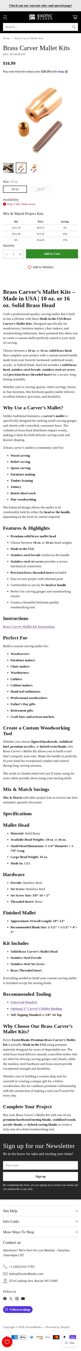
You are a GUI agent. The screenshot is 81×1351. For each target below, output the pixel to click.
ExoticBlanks (34, 1327)
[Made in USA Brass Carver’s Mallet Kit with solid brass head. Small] (40, 119)
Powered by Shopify (58, 1327)
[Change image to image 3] (34, 168)
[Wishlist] (7, 1342)
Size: (10, 181)
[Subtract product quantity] (6, 254)
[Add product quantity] (20, 254)
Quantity (9, 245)
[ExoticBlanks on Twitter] (11, 1299)
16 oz (40, 189)
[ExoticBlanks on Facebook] (5, 1299)
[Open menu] (5, 17)
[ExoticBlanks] (40, 17)
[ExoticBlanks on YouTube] (23, 1299)
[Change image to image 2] (21, 168)
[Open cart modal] (75, 17)
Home (6, 38)
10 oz (15, 189)
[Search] (74, 27)
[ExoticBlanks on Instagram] (17, 1299)
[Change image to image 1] (8, 168)
